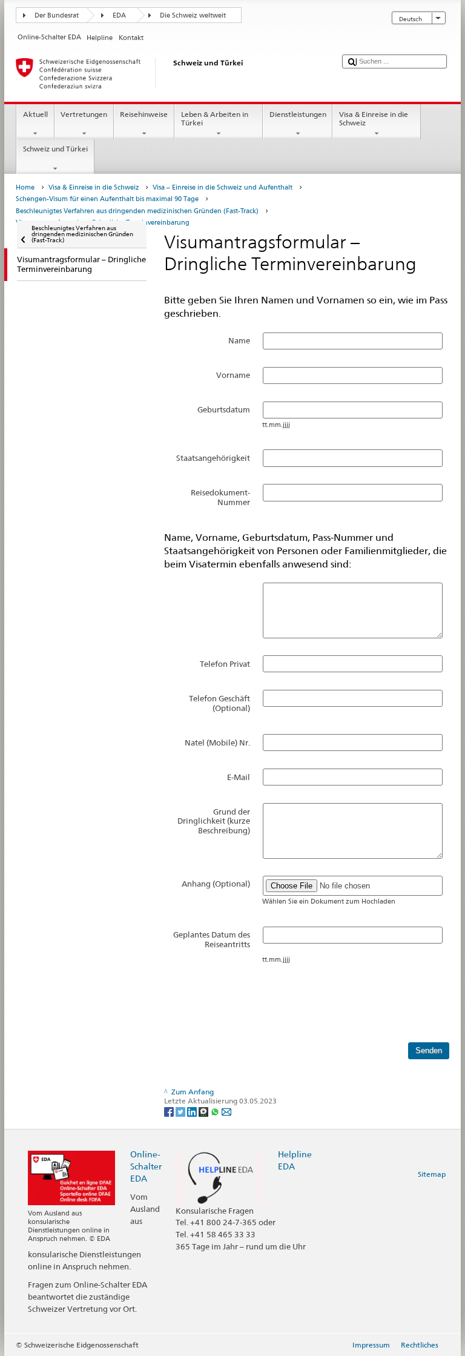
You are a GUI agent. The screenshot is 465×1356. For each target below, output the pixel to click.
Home (25, 187)
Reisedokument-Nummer (220, 497)
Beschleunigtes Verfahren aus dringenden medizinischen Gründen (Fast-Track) (137, 211)
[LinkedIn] (193, 1111)
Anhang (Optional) (216, 883)
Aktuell (35, 114)
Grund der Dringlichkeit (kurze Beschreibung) (213, 821)
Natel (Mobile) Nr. (217, 742)
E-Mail (238, 777)
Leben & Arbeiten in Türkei (214, 118)
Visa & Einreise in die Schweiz (373, 118)
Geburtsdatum (223, 409)
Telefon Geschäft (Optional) (219, 703)
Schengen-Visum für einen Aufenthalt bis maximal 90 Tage (107, 199)
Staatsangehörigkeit (213, 458)
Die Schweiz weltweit (193, 15)
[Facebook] (170, 1111)
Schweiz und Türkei (55, 148)
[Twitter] (181, 1111)
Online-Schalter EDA (146, 1166)
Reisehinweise (144, 114)
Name (239, 340)
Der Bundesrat (57, 15)
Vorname (233, 375)
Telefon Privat (225, 664)
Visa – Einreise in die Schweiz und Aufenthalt (222, 187)
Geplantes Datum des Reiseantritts (211, 939)
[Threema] (204, 1111)
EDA (119, 15)
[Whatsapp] (216, 1111)
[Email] (226, 1111)
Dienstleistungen (297, 114)
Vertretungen (84, 114)
